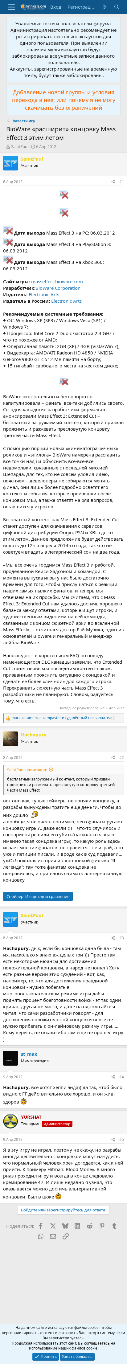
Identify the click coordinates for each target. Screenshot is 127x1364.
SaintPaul (19, 146)
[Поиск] (117, 7)
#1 (121, 181)
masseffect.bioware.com (57, 281)
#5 (121, 1139)
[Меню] (11, 7)
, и (63, 717)
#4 (121, 1076)
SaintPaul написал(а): (27, 769)
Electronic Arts (44, 294)
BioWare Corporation (57, 288)
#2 (121, 757)
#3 (121, 937)
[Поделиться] (113, 182)
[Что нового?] (104, 7)
